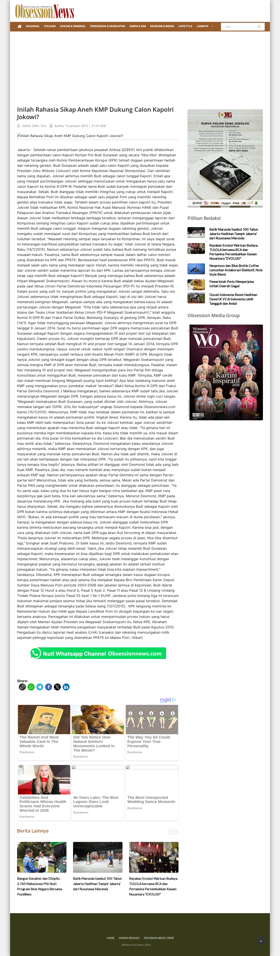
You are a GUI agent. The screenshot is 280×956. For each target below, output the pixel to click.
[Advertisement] (140, 64)
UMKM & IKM (138, 26)
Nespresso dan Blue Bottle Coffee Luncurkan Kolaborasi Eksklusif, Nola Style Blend (150, 883)
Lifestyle (185, 26)
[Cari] (259, 26)
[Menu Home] (19, 26)
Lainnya (203, 26)
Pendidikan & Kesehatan (107, 26)
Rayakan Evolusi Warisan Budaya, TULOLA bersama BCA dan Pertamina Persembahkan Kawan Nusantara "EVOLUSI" (97, 886)
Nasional (33, 26)
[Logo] (44, 11)
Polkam (50, 26)
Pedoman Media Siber (159, 938)
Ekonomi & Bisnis (162, 26)
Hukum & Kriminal (73, 26)
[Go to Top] (261, 941)
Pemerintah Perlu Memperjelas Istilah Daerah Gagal (231, 284)
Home (110, 938)
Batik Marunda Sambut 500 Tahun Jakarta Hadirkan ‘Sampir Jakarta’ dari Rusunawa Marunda (41, 883)
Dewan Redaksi (129, 938)
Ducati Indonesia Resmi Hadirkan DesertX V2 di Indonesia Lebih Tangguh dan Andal (233, 299)
